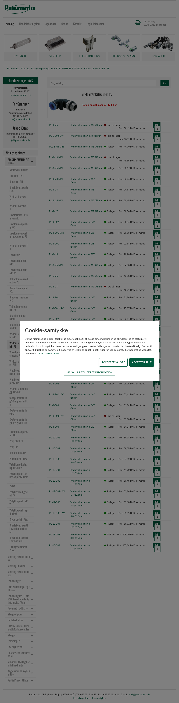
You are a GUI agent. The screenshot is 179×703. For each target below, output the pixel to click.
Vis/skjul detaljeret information (89, 372)
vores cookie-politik (48, 353)
